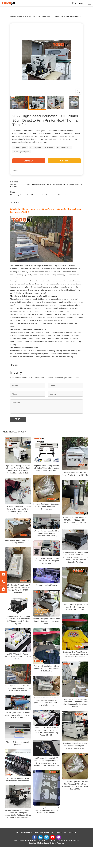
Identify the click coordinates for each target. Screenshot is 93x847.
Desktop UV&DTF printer (27, 840)
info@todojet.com (46, 832)
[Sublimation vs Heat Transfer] (46, 575)
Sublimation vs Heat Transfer (46, 585)
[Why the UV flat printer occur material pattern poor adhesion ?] (18, 762)
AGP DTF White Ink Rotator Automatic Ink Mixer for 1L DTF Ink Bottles (18, 656)
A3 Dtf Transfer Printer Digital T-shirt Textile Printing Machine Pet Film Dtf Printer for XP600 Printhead (17, 588)
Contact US (29, 161)
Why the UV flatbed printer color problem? (18, 743)
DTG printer (52, 840)
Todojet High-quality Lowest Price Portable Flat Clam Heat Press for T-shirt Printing (46, 668)
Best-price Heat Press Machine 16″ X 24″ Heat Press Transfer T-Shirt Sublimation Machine (75, 654)
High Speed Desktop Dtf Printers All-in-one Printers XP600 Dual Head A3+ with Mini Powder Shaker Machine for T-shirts (18, 469)
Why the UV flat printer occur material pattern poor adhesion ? (18, 779)
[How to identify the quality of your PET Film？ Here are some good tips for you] (46, 548)
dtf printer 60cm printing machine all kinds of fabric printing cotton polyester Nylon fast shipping (46, 468)
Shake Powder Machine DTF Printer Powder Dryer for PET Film (75, 474)
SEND (17, 419)
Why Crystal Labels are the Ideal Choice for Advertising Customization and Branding (46, 533)
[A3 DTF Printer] (46, 59)
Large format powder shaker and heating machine (18, 541)
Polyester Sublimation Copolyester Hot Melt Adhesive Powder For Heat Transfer (46, 506)
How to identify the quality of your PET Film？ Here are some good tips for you (46, 560)
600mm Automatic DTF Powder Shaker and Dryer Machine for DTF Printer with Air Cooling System (18, 620)
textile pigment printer (22, 152)
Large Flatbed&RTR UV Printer (69, 840)
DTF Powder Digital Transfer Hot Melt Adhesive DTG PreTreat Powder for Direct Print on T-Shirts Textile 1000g (75, 785)
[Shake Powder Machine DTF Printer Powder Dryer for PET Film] (75, 453)
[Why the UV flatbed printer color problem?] (18, 731)
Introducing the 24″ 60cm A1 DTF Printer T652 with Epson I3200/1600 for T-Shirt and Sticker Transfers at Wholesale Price (18, 813)
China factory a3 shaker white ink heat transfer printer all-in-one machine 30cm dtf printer (39, 195)
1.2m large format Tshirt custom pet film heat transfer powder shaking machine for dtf (75, 745)
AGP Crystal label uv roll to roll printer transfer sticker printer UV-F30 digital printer (18, 715)
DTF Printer (31, 16)
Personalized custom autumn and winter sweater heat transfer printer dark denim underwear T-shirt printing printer (46, 701)
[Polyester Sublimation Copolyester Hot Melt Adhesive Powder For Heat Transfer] (46, 488)
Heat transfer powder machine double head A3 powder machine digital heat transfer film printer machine (75, 702)
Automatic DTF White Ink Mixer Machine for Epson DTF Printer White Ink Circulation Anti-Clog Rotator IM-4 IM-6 (46, 731)
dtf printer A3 (49, 148)
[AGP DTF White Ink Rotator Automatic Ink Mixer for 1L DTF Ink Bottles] (18, 640)
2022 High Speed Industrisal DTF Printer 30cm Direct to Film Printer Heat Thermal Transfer (18, 688)
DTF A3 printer (35, 148)
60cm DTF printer (20, 148)
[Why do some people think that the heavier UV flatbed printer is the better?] (46, 603)
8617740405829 (25, 832)
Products (20, 16)
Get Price (64, 161)
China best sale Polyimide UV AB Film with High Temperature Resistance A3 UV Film (75, 607)
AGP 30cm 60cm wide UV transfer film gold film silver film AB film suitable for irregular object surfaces (18, 510)
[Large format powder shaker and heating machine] (18, 528)
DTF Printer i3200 (64, 148)
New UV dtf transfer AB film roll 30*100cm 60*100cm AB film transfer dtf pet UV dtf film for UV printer (75, 521)
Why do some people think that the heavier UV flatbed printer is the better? (46, 621)
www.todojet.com (25, 92)
